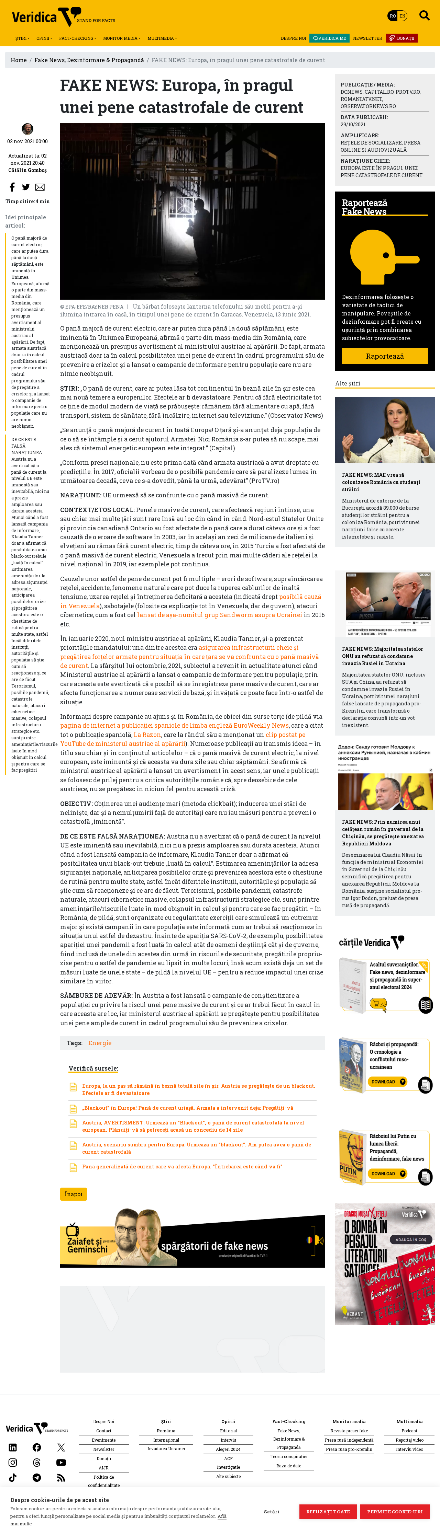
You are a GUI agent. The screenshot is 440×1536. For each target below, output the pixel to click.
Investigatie (228, 1467)
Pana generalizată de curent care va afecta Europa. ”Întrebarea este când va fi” (182, 1166)
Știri (20, 38)
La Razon (147, 735)
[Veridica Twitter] (61, 1446)
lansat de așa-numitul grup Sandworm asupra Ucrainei (219, 615)
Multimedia (160, 38)
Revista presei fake (349, 1430)
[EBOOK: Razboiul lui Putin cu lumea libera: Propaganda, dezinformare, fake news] (385, 1154)
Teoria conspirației (289, 1456)
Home (19, 59)
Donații (405, 38)
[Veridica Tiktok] (13, 1476)
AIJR (104, 1467)
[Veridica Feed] (61, 1476)
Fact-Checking (76, 38)
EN (402, 16)
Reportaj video (410, 1440)
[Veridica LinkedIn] (13, 1446)
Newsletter (367, 38)
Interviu (228, 1440)
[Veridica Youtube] (61, 1461)
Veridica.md (332, 38)
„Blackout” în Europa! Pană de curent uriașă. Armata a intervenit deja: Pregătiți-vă (187, 1108)
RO (393, 16)
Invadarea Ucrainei (166, 1448)
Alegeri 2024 (228, 1449)
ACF (228, 1458)
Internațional (166, 1440)
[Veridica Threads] (37, 1461)
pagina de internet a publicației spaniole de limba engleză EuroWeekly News (174, 725)
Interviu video (409, 1449)
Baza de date (288, 1465)
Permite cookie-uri (395, 1512)
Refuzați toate (328, 1512)
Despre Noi (293, 38)
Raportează (385, 355)
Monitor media (120, 38)
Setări (271, 1512)
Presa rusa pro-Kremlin (349, 1449)
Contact (103, 1430)
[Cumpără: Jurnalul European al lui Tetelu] (385, 1263)
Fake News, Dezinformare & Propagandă (89, 59)
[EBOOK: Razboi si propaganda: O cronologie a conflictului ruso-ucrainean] (385, 1062)
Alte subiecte (228, 1476)
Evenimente (104, 1440)
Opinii (42, 38)
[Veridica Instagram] (13, 1461)
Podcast (409, 1430)
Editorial (228, 1430)
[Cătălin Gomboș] (27, 128)
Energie (99, 1043)
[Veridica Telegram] (37, 1476)
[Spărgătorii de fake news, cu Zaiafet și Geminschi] (192, 1240)
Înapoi (73, 1194)
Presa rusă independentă (349, 1440)
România (166, 1430)
